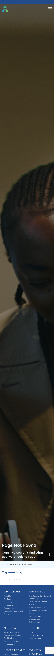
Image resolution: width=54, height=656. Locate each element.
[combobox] (27, 579)
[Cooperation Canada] (5, 9)
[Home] (3, 564)
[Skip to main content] (49, 554)
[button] (50, 9)
